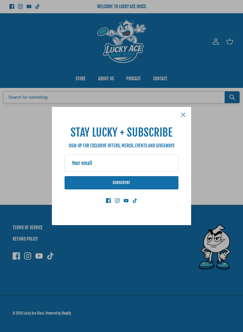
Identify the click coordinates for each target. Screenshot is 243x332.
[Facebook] (108, 200)
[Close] (183, 115)
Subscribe (121, 182)
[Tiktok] (135, 200)
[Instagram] (117, 200)
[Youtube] (126, 200)
